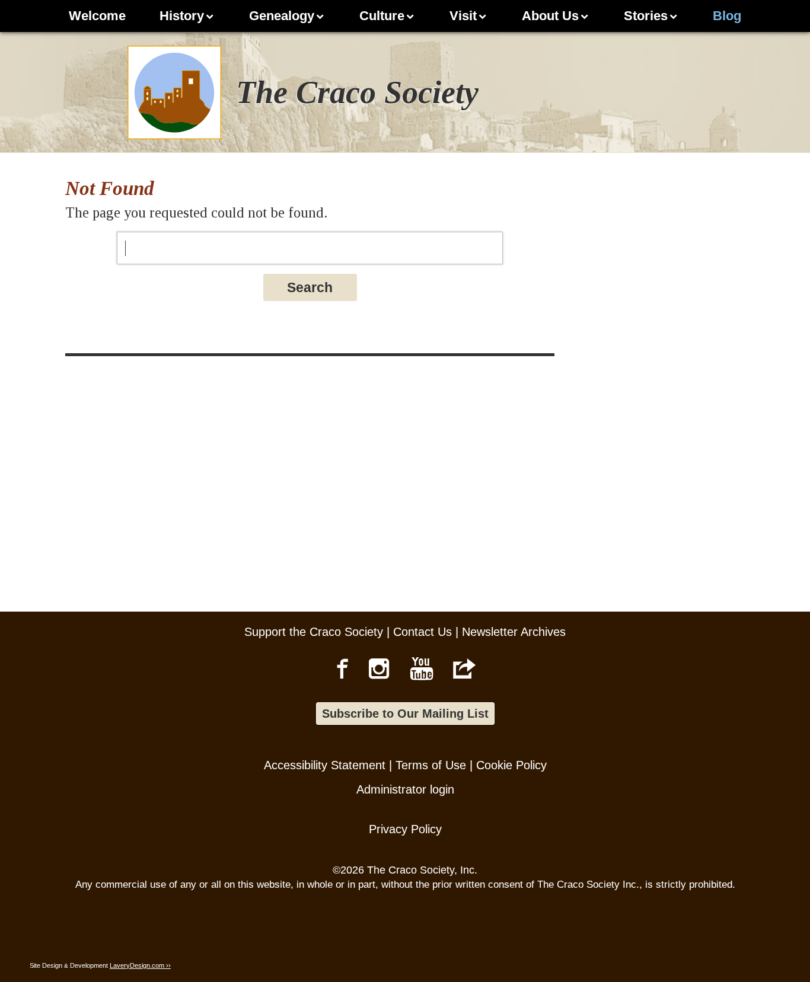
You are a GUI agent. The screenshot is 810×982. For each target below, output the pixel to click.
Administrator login (405, 789)
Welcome (97, 15)
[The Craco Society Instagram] (379, 668)
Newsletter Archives (514, 631)
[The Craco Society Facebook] (342, 668)
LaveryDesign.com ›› (140, 965)
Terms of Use (431, 765)
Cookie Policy (511, 765)
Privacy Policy (405, 829)
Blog (727, 15)
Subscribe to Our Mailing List (405, 713)
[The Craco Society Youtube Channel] (422, 668)
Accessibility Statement (324, 765)
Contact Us (422, 631)
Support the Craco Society (313, 631)
